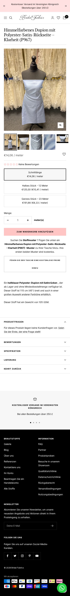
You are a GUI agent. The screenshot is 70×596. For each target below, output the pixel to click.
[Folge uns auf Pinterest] (29, 556)
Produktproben (46, 455)
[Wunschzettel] (58, 18)
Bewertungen (12, 342)
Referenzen (10, 461)
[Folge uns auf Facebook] (7, 556)
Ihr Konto (8, 473)
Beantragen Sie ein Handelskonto (14, 481)
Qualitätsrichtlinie (47, 471)
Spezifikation (12, 351)
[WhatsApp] (62, 588)
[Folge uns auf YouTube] (37, 556)
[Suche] (10, 17)
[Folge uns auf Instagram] (22, 556)
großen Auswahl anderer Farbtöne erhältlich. (27, 294)
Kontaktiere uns (12, 467)
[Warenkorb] (64, 17)
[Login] (52, 17)
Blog (6, 449)
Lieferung (10, 360)
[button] (11, 164)
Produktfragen (14, 322)
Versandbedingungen (49, 488)
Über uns (9, 455)
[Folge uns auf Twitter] (15, 556)
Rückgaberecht (46, 482)
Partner (42, 449)
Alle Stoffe (9, 488)
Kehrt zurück (12, 369)
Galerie (7, 444)
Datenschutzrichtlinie (49, 477)
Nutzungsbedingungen (50, 494)
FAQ (40, 444)
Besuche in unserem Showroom (49, 463)
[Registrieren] (52, 526)
